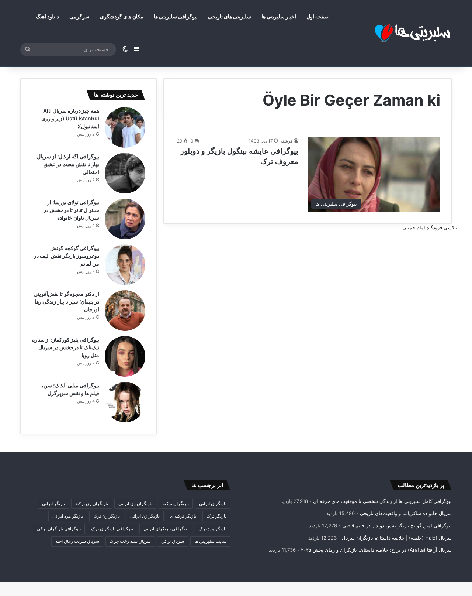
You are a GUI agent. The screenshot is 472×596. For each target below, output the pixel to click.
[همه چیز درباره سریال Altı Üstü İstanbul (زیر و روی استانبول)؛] (125, 127)
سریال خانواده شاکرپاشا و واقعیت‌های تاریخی (406, 513)
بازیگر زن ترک (106, 516)
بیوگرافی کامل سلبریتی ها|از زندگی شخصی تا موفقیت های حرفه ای (382, 501)
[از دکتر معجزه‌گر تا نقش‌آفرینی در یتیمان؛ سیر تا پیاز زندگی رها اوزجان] (125, 310)
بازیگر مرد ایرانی (67, 516)
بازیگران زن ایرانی (135, 503)
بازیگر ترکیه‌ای (183, 516)
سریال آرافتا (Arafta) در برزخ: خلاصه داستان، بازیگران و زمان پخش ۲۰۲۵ (376, 550)
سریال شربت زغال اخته (77, 541)
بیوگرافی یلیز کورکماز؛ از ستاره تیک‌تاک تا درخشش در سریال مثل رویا (65, 347)
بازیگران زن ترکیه (91, 503)
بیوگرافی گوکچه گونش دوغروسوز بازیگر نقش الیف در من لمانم (66, 256)
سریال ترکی (172, 541)
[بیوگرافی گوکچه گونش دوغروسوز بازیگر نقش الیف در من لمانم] (125, 264)
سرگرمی (79, 16)
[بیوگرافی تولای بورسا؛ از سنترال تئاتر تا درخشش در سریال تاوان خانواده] (125, 219)
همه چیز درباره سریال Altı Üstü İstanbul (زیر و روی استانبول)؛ (70, 118)
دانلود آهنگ (47, 16)
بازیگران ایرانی (212, 503)
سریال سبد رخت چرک (130, 541)
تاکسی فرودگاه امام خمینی (429, 227)
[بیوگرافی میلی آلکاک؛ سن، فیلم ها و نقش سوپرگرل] (125, 402)
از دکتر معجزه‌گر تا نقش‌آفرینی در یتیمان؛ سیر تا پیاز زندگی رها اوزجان (66, 301)
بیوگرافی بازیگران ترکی (59, 528)
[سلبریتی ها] (396, 33)
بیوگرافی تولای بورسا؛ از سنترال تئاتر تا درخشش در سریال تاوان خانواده (71, 210)
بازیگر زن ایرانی (145, 516)
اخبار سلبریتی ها (278, 16)
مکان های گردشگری (121, 16)
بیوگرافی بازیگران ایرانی (165, 528)
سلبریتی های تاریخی (229, 16)
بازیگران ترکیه (176, 503)
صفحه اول (317, 16)
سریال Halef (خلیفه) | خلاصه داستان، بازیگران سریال (397, 538)
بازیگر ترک (216, 516)
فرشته (287, 141)
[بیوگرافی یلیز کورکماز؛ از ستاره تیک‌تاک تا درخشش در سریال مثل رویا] (125, 356)
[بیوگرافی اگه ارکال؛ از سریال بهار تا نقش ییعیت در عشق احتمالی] (125, 173)
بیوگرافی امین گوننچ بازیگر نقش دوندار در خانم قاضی (397, 525)
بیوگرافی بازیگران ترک (112, 528)
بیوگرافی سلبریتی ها (176, 16)
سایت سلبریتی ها (210, 541)
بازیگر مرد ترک (212, 528)
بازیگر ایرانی (53, 503)
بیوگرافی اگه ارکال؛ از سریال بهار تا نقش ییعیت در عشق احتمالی (68, 164)
